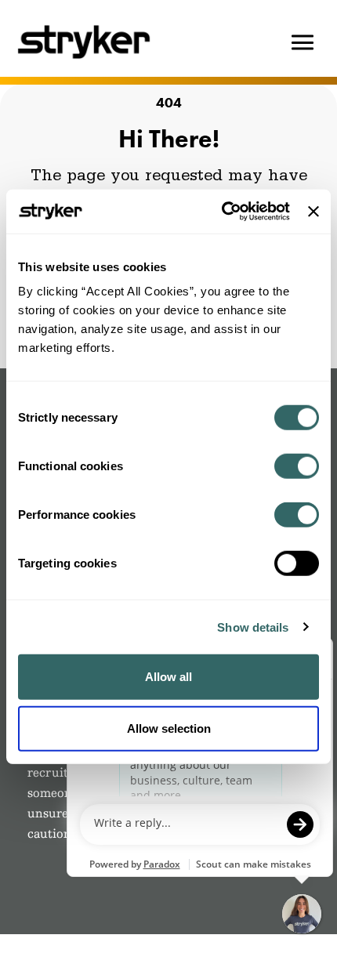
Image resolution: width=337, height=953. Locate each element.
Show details (252, 626)
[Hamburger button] (302, 42)
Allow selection (169, 727)
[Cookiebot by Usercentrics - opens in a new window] (222, 211)
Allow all (168, 676)
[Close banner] (313, 211)
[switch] (296, 466)
